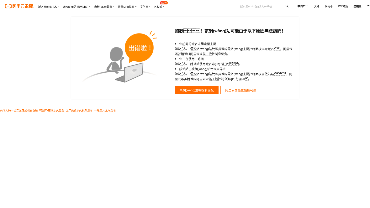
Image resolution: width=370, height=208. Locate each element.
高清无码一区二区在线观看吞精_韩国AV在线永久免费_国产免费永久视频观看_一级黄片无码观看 (58, 110)
